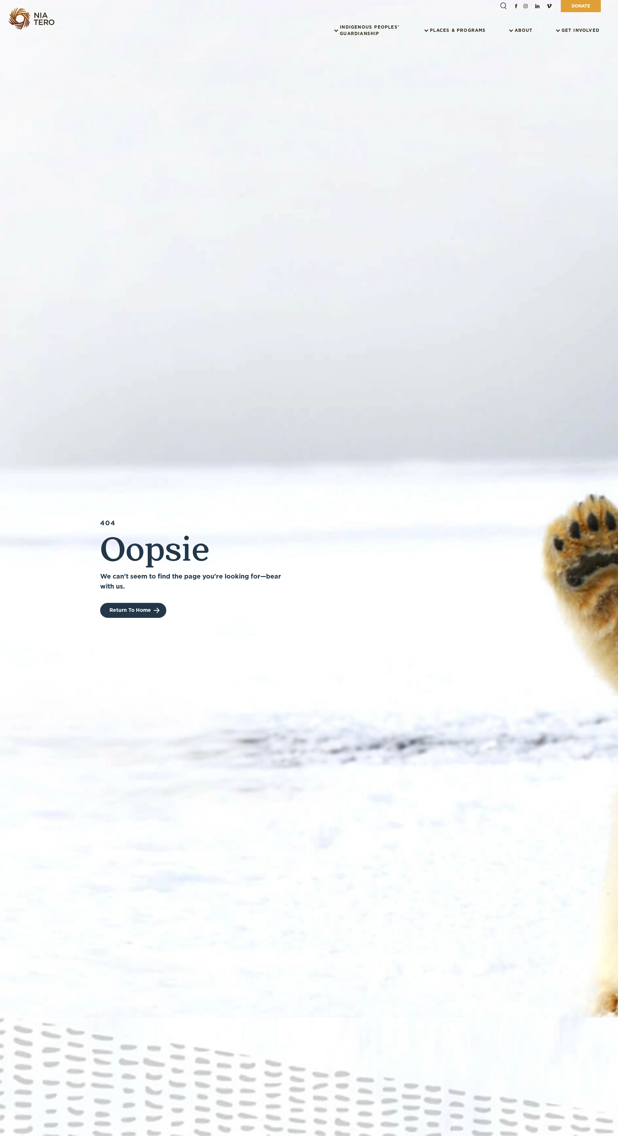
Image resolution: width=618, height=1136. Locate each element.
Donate (581, 6)
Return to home (130, 610)
